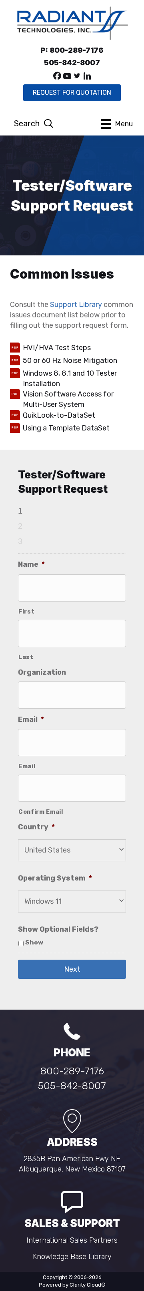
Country (36, 827)
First (26, 611)
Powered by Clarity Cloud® (72, 1285)
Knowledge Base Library (72, 1256)
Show (34, 942)
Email (31, 719)
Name (31, 564)
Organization (42, 672)
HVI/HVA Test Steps (57, 347)
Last (26, 657)
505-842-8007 (72, 1086)
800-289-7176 (72, 1071)
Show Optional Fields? (58, 929)
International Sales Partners (72, 1240)
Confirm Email (40, 811)
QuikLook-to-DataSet (59, 415)
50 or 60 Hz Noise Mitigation (70, 360)
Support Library (76, 304)
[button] (57, 76)
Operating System (55, 878)
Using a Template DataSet (66, 428)
